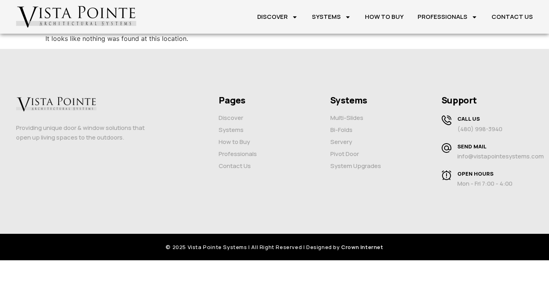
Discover (272, 16)
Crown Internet (362, 247)
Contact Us (512, 16)
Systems (326, 16)
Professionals (442, 16)
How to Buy (384, 16)
